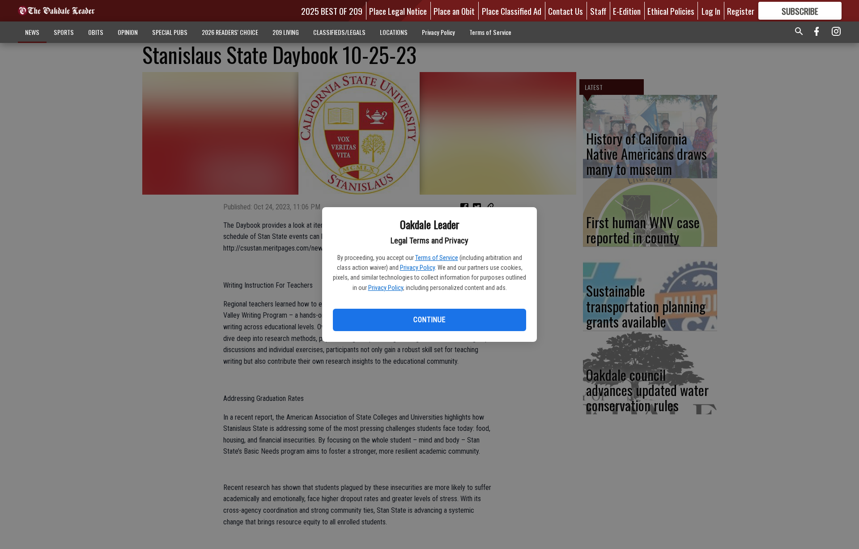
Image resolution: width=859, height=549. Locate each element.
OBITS (95, 32)
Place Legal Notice (398, 11)
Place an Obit (454, 11)
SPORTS (64, 32)
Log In (711, 11)
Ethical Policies (670, 11)
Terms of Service (436, 257)
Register (740, 11)
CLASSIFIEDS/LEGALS (339, 32)
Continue (429, 319)
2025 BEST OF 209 (331, 11)
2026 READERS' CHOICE (230, 32)
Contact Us (565, 11)
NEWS (32, 32)
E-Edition (627, 11)
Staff (598, 11)
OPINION (128, 32)
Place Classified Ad (511, 11)
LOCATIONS (394, 32)
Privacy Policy (417, 267)
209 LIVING (285, 32)
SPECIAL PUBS (169, 32)
